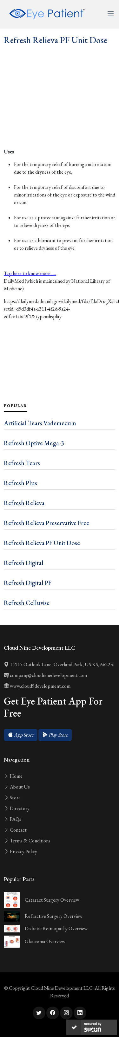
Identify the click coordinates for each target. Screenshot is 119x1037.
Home (16, 776)
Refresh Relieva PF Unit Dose (42, 543)
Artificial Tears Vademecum (40, 423)
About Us (19, 786)
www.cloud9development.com (39, 686)
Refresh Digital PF (27, 583)
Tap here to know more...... (30, 273)
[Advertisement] (59, 110)
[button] (20, 735)
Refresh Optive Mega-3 (34, 443)
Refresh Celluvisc (27, 603)
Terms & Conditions (29, 840)
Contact (18, 830)
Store (15, 797)
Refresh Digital (23, 563)
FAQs (15, 819)
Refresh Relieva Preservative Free (46, 523)
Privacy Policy (23, 851)
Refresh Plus (20, 483)
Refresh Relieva (24, 503)
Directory (19, 808)
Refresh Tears (22, 463)
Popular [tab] (15, 405)
